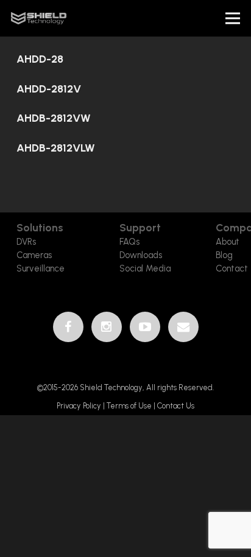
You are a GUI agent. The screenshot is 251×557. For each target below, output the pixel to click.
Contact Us (175, 405)
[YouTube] (145, 327)
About (227, 241)
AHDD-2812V (48, 89)
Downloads (140, 255)
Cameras (34, 255)
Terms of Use (129, 405)
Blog (224, 255)
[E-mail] (183, 327)
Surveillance (40, 268)
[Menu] (233, 18)
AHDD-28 (39, 59)
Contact (232, 268)
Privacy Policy (80, 405)
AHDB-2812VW (53, 118)
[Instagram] (106, 327)
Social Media (145, 268)
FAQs (129, 241)
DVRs (26, 241)
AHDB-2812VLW (55, 148)
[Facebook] (68, 327)
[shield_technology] (38, 18)
